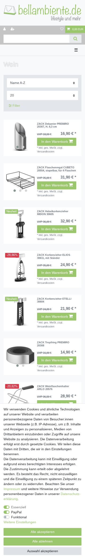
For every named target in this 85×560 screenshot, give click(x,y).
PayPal (16, 512)
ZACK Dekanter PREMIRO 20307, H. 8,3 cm (53, 125)
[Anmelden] (5, 29)
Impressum (12, 489)
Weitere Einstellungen (20, 522)
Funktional (19, 517)
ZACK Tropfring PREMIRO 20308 (53, 344)
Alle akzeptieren (43, 532)
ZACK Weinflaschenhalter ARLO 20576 (53, 387)
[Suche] (75, 39)
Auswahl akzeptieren (42, 551)
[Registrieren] (13, 29)
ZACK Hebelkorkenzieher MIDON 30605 (52, 213)
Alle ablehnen (42, 541)
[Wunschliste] (62, 29)
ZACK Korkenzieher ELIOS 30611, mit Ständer (53, 256)
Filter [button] (16, 105)
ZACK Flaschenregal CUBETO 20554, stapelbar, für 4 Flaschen (56, 169)
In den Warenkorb (54, 141)
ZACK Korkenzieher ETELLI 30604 (54, 300)
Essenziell (18, 507)
